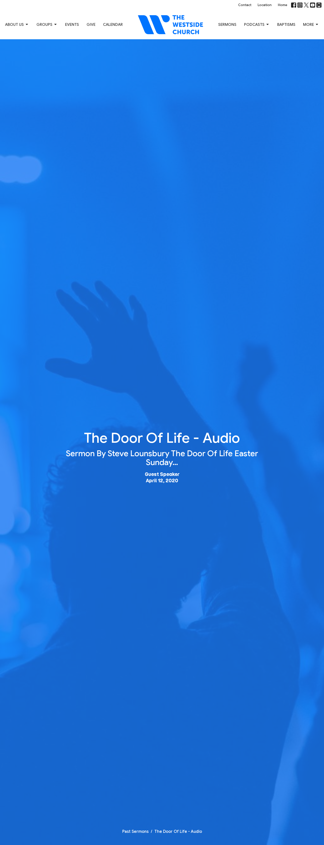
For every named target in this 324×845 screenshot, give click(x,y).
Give (91, 24)
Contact (244, 5)
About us (14, 24)
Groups (44, 24)
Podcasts (254, 24)
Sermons (227, 24)
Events (72, 24)
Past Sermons (135, 831)
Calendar (113, 24)
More (308, 24)
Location (265, 5)
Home (282, 5)
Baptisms (286, 24)
